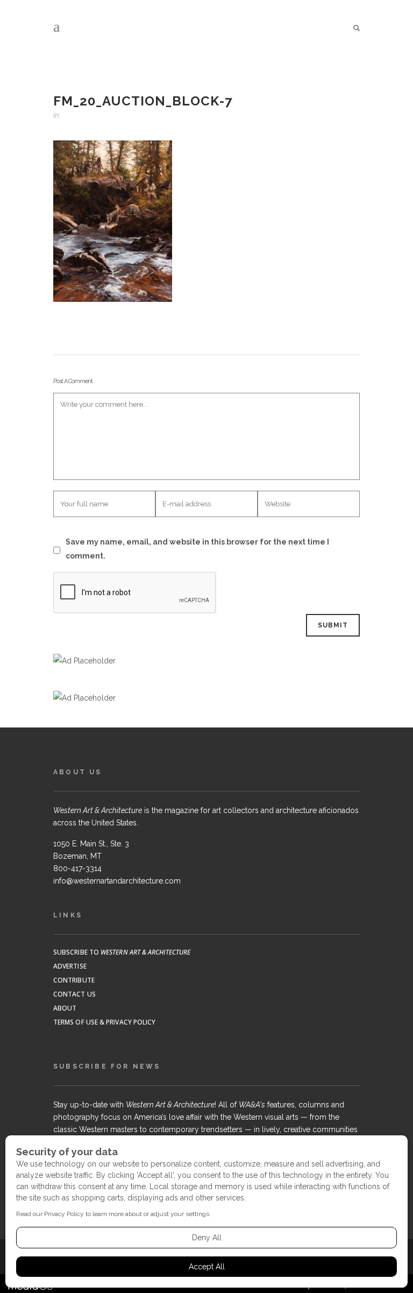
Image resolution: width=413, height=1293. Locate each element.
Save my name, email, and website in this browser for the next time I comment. (197, 549)
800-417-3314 (77, 868)
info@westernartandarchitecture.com (117, 881)
